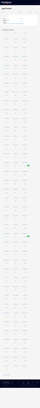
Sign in (37, 383)
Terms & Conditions (28, 383)
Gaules (22, 18)
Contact (33, 382)
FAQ (19, 382)
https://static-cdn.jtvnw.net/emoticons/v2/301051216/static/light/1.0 (13, 23)
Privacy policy (23, 383)
